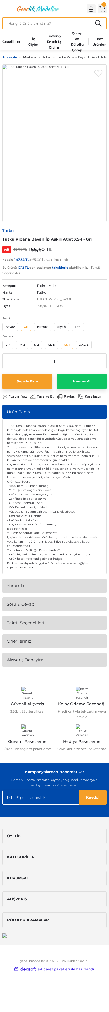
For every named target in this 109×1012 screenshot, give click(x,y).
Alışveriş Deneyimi (26, 659)
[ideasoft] (25, 969)
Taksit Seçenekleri (25, 622)
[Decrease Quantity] (10, 361)
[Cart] (102, 8)
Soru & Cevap (20, 604)
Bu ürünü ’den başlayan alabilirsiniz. (51, 270)
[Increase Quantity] (98, 361)
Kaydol (92, 797)
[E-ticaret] (53, 969)
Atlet (53, 285)
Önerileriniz (19, 641)
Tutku (41, 285)
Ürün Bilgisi (19, 411)
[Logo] (37, 9)
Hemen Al (82, 381)
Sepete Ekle (27, 381)
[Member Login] (91, 8)
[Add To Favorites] (98, 73)
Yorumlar (16, 585)
